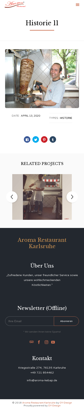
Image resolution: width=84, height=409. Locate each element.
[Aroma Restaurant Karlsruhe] (15, 4)
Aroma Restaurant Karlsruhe (38, 402)
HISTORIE (66, 118)
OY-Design (66, 402)
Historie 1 (42, 194)
